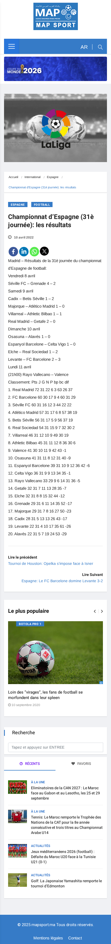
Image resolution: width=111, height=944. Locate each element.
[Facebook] (13, 251)
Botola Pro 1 (30, 624)
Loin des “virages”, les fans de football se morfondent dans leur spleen (45, 695)
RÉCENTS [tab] (32, 763)
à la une (38, 782)
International (32, 177)
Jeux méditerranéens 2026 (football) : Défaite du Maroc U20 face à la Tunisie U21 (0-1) (63, 857)
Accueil (13, 177)
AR (84, 47)
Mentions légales (48, 938)
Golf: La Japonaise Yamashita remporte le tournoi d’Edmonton (66, 883)
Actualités (40, 845)
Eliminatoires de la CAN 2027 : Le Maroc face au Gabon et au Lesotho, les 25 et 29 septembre (65, 793)
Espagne (52, 177)
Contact (75, 938)
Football (42, 204)
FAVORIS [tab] (84, 763)
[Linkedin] (24, 251)
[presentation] (95, 611)
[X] (44, 251)
